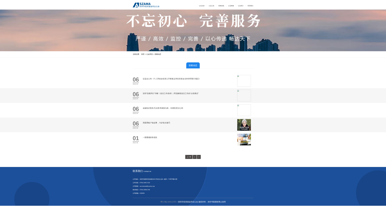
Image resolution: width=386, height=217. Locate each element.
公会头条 (202, 6)
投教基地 (221, 6)
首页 (142, 54)
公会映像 (231, 6)
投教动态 (158, 54)
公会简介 (241, 6)
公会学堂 (149, 54)
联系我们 (250, 6)
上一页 (189, 157)
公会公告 (211, 6)
